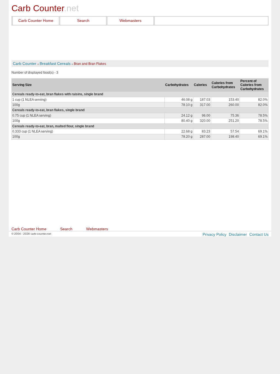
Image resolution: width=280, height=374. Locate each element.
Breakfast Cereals (55, 63)
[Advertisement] (140, 43)
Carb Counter (24, 63)
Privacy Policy (214, 234)
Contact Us (259, 234)
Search (83, 20)
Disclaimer (238, 234)
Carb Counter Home (35, 20)
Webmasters (130, 20)
